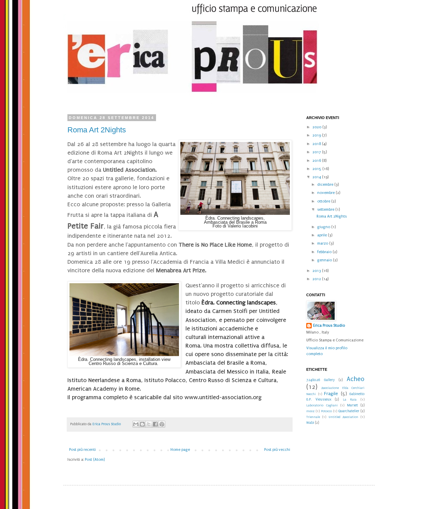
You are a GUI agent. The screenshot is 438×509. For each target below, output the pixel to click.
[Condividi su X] (148, 424)
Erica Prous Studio (329, 325)
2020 (317, 127)
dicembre (325, 184)
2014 (317, 177)
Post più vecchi (277, 449)
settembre (326, 209)
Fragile (331, 393)
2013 (317, 271)
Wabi (310, 423)
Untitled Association (343, 417)
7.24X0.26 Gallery (320, 380)
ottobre (324, 201)
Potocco (326, 411)
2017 (317, 152)
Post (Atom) (95, 459)
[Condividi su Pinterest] (161, 424)
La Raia (350, 399)
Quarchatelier (348, 411)
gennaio (325, 260)
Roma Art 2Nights (96, 130)
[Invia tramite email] (135, 424)
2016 (317, 160)
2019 (317, 135)
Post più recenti (82, 449)
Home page (180, 449)
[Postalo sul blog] (142, 424)
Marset (352, 405)
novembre (326, 193)
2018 (317, 144)
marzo (323, 243)
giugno (324, 227)
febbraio (325, 252)
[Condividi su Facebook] (155, 424)
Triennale (313, 417)
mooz (310, 411)
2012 (317, 279)
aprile (322, 235)
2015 (317, 169)
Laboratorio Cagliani (322, 405)
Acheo (355, 379)
